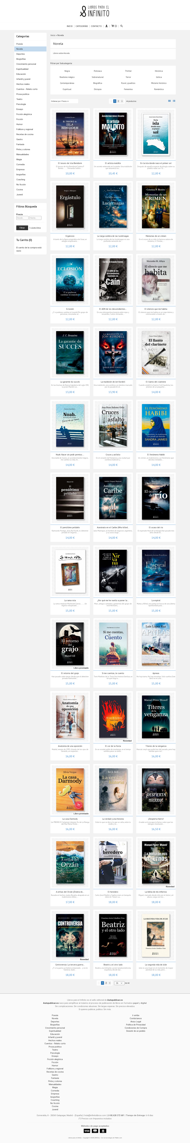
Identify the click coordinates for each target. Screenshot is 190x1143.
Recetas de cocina (24, 134)
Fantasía (20, 144)
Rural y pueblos (128, 83)
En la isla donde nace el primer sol (156, 163)
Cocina (19, 189)
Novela (19, 49)
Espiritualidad (22, 69)
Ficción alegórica (24, 114)
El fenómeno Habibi (156, 454)
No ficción (21, 184)
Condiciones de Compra (136, 1028)
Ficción (19, 119)
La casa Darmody (70, 819)
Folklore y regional (24, 129)
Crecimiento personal (26, 64)
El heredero (113, 891)
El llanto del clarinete (156, 381)
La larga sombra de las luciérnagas (113, 236)
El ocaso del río (156, 527)
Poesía (19, 44)
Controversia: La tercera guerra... (70, 964)
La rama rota (70, 600)
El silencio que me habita (156, 309)
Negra (67, 71)
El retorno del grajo (70, 673)
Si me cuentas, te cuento (113, 673)
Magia (19, 159)
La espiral (156, 600)
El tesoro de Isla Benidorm (70, 163)
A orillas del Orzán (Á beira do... (70, 891)
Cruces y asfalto (113, 454)
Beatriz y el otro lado (113, 964)
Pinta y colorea (23, 149)
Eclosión (70, 309)
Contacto (96, 26)
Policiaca (98, 71)
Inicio (70, 26)
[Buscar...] (121, 26)
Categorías (82, 26)
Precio (19, 214)
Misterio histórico (158, 83)
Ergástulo (70, 236)
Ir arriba (135, 1015)
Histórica (159, 71)
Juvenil (19, 194)
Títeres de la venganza (155, 746)
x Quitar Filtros (35, 228)
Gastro (19, 139)
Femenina (128, 89)
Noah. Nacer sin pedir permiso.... (70, 454)
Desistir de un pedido (135, 1031)
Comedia (20, 164)
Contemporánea (67, 83)
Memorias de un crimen (156, 236)
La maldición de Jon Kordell (113, 381)
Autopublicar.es (115, 1000)
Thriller (128, 71)
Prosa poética (22, 94)
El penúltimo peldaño (70, 527)
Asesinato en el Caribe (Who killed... (113, 527)
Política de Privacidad (135, 1024)
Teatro (19, 99)
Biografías (21, 59)
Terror (128, 77)
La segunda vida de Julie (156, 964)
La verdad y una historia (113, 819)
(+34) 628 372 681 (116, 1115)
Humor (19, 124)
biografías (21, 174)
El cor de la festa (113, 746)
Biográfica (97, 83)
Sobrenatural (98, 77)
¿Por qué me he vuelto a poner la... (113, 600)
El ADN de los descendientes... (113, 309)
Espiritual (67, 89)
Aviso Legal (135, 1021)
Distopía (97, 89)
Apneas (156, 673)
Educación (21, 74)
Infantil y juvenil (23, 79)
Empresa (20, 169)
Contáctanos (136, 1018)
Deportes (20, 54)
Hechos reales (23, 84)
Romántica (159, 89)
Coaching (20, 179)
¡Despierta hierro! (156, 819)
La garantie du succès (70, 381)
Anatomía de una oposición (70, 746)
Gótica (159, 77)
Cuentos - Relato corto (27, 89)
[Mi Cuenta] (106, 26)
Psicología (21, 104)
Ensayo (19, 109)
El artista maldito (113, 163)
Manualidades (22, 154)
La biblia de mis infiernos (156, 891)
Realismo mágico (67, 77)
